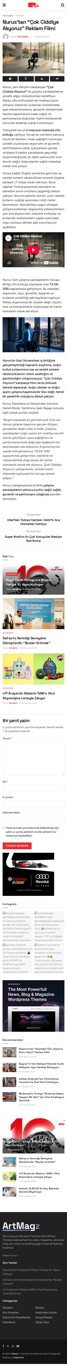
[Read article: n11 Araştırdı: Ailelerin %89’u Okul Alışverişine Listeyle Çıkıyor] (33, 668)
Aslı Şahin (23, 36)
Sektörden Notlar (46, 1312)
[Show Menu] (4, 5)
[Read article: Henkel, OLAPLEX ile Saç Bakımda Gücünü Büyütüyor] (9, 1192)
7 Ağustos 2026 (27, 1072)
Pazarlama (9, 1322)
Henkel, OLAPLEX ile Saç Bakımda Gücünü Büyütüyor (39, 1190)
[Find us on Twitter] (8, 1346)
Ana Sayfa (8, 15)
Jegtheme (18, 1357)
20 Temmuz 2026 (28, 1057)
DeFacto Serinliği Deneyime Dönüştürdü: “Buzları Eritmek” (37, 1160)
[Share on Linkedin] (42, 79)
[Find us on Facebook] (3, 1346)
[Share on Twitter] (26, 79)
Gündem (19, 15)
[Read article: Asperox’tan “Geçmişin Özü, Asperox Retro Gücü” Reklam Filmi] (9, 1052)
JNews (14, 1353)
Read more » (10, 1255)
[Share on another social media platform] (57, 79)
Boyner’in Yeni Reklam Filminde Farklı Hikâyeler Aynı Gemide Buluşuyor (41, 1065)
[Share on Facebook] (10, 79)
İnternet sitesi (11, 812)
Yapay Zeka (42, 1322)
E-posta (9, 797)
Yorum (8, 738)
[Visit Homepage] (33, 5)
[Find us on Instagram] (13, 1346)
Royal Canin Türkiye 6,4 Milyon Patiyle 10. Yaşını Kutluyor (32, 1143)
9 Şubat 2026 (42, 36)
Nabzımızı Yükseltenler (17, 1317)
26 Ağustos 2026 (32, 589)
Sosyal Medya (43, 1317)
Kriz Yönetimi (11, 1312)
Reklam (39, 1307)
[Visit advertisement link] (33, 1006)
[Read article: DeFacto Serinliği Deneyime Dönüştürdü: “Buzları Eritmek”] (33, 613)
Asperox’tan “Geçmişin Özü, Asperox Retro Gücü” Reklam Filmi (41, 1050)
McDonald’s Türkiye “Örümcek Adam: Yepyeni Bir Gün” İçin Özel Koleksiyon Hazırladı (41, 1097)
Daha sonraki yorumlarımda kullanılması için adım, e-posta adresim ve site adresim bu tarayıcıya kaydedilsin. (32, 831)
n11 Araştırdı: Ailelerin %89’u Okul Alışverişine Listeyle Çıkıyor (39, 1175)
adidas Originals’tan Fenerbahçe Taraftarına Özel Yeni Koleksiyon (39, 1080)
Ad (5, 781)
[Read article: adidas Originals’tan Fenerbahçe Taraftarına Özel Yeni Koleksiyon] (9, 1082)
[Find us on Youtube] (17, 1346)
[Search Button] (62, 5)
